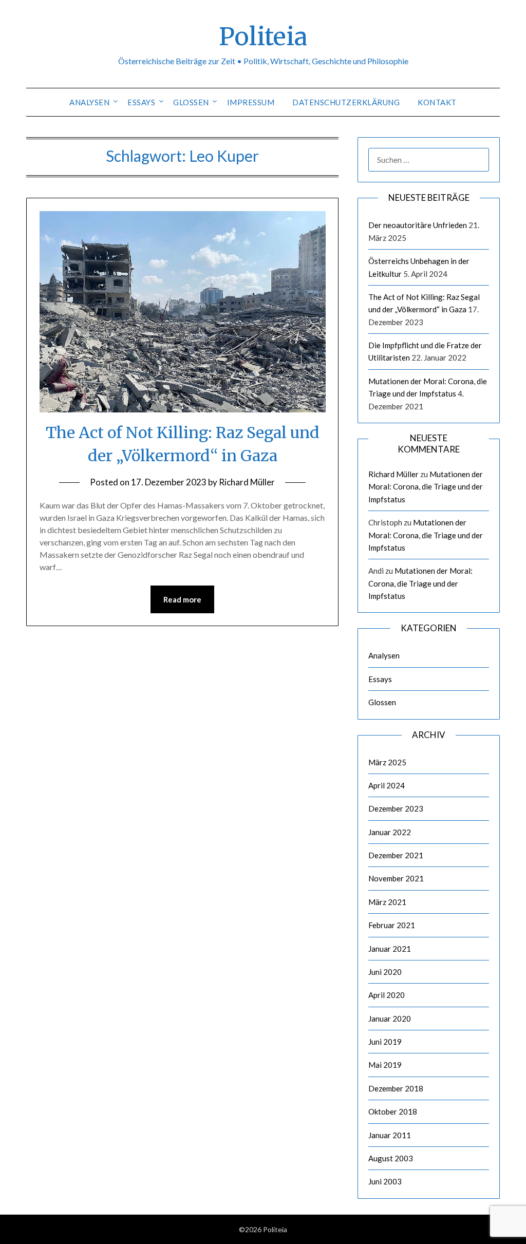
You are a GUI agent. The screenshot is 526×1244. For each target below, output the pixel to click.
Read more (182, 599)
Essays (141, 102)
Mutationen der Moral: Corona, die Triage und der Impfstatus (425, 486)
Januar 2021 (389, 948)
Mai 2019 (385, 1064)
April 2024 (386, 785)
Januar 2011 (389, 1135)
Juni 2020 (385, 971)
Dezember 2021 (395, 855)
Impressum (251, 102)
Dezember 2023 (395, 808)
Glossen (191, 102)
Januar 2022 (389, 832)
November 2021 (396, 878)
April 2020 (386, 995)
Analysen (89, 102)
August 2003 (390, 1158)
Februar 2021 (391, 925)
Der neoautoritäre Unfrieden (417, 225)
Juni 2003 (385, 1181)
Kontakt (437, 102)
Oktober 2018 (392, 1111)
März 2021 (387, 902)
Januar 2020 (389, 1018)
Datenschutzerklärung (346, 102)
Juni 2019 (385, 1041)
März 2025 (387, 762)
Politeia (263, 36)
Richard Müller (247, 482)
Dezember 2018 (395, 1088)
